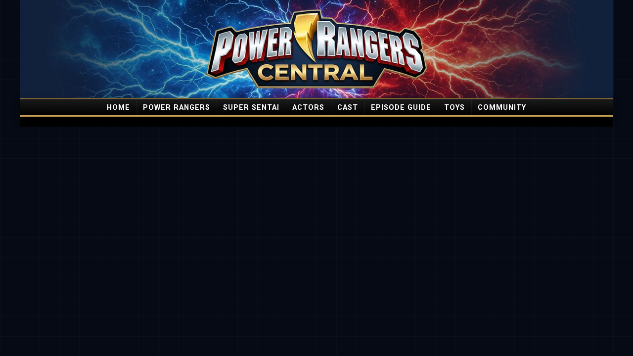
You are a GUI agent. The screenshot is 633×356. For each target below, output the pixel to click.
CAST (347, 107)
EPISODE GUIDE (401, 107)
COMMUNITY (502, 107)
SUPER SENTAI (251, 107)
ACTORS (308, 107)
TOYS (454, 107)
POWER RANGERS (176, 107)
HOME (118, 107)
